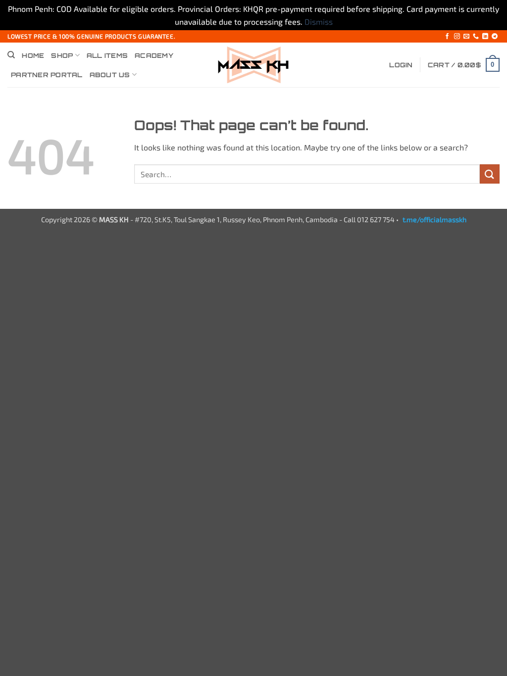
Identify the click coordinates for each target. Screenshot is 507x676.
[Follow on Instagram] (457, 36)
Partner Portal (47, 75)
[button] (400, 65)
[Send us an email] (466, 36)
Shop (62, 55)
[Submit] (490, 174)
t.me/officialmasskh (434, 219)
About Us (110, 75)
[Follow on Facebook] (447, 36)
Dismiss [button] (318, 21)
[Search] (11, 55)
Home (33, 55)
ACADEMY (154, 55)
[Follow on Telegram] (495, 36)
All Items (107, 55)
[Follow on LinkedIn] (485, 36)
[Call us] (476, 36)
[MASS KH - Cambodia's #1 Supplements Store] (253, 65)
